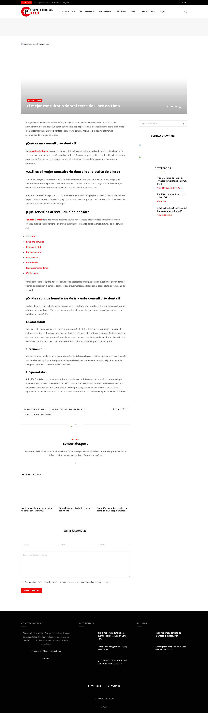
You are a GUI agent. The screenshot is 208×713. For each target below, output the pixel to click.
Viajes (162, 11)
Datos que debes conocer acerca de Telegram (51, 3)
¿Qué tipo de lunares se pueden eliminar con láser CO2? (36, 509)
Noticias (161, 201)
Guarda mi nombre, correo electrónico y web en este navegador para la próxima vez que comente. (67, 582)
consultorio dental (35, 409)
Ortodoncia (31, 236)
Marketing (105, 11)
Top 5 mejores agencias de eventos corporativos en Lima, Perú (172, 181)
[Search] (184, 11)
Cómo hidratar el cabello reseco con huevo (74, 509)
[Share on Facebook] (168, 106)
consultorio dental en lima (67, 409)
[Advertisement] (104, 26)
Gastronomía (87, 11)
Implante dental (33, 252)
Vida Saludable (34, 100)
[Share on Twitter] (172, 106)
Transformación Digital (169, 188)
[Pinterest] (176, 106)
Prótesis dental (33, 246)
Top (105, 707)
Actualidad (68, 11)
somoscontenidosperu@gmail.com (46, 651)
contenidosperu (75, 443)
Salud (134, 11)
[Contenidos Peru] (37, 12)
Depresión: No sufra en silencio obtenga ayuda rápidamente (112, 509)
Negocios (121, 11)
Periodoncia (32, 262)
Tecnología (148, 11)
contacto (46, 658)
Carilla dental (32, 273)
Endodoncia (32, 257)
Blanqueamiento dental (37, 267)
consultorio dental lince (37, 415)
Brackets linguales (35, 241)
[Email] (180, 106)
